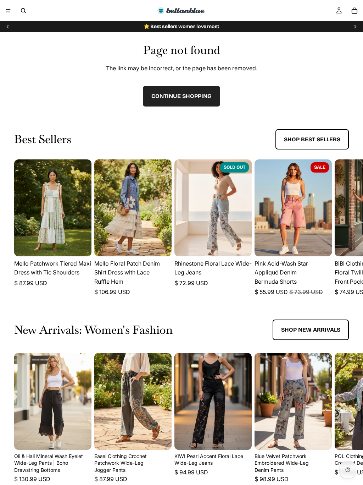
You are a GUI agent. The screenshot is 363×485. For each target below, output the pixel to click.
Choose (86, 245)
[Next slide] (355, 26)
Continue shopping (181, 96)
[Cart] (354, 10)
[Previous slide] (8, 26)
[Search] (23, 10)
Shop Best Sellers (312, 139)
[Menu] (8, 10)
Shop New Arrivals (310, 329)
